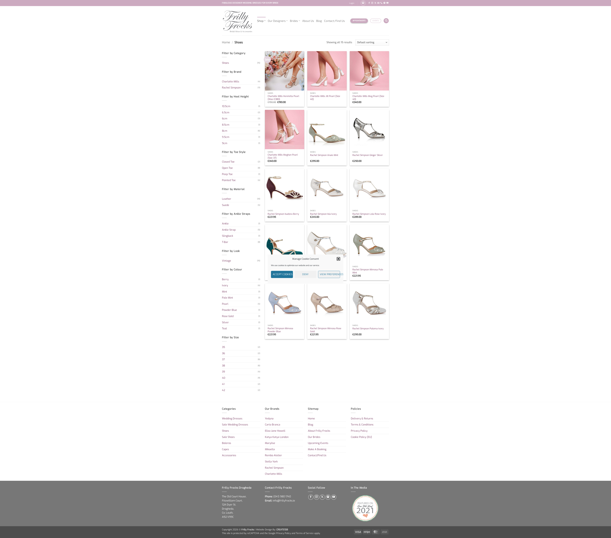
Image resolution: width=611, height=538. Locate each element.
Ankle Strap (229, 229)
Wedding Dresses (232, 418)
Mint (224, 291)
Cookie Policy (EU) (361, 437)
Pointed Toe (229, 180)
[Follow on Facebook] (369, 3)
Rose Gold (228, 316)
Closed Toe (228, 161)
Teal (224, 328)
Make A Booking (317, 449)
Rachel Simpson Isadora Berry (283, 214)
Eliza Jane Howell (275, 430)
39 (223, 371)
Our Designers (277, 20)
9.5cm (225, 137)
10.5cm (226, 106)
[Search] (386, 20)
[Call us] (381, 3)
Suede (225, 205)
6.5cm (225, 112)
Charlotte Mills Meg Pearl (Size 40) (368, 98)
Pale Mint (227, 297)
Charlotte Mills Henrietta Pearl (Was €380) (283, 98)
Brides (294, 20)
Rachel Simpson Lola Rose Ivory (369, 214)
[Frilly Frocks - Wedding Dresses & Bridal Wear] (237, 20)
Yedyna (269, 418)
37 (223, 359)
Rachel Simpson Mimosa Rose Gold (325, 330)
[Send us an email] (378, 3)
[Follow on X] (375, 3)
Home (226, 42)
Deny (305, 274)
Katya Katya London (276, 437)
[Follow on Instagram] (372, 3)
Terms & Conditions (362, 424)
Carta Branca (272, 424)
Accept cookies (282, 274)
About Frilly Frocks (319, 430)
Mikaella (270, 449)
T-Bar (225, 242)
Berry (225, 279)
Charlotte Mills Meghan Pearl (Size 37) (283, 156)
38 (223, 365)
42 (223, 390)
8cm (224, 130)
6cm (224, 118)
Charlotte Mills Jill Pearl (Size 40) (325, 98)
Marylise (270, 443)
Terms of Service (305, 533)
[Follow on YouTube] (387, 3)
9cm (224, 143)
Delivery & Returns (362, 418)
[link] (282, 496)
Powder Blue (229, 310)
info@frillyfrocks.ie (284, 500)
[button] (338, 258)
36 (223, 353)
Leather (226, 199)
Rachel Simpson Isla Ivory (323, 214)
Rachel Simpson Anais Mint (324, 155)
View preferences (330, 274)
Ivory (225, 285)
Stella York (271, 461)
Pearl (225, 304)
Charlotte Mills (230, 81)
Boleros (226, 443)
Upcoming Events (318, 443)
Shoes (225, 63)
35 (223, 347)
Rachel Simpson (231, 87)
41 (223, 384)
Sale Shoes (228, 437)
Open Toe (227, 168)
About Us (308, 20)
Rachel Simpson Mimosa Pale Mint (367, 271)
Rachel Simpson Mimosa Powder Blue (280, 330)
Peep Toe (227, 174)
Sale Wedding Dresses (235, 424)
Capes (225, 449)
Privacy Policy (359, 430)
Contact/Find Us (334, 20)
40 (223, 378)
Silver (225, 322)
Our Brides (314, 437)
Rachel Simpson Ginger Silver (367, 155)
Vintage (226, 260)
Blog (319, 20)
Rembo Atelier (273, 455)
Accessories (229, 455)
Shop (260, 20)
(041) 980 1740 (282, 496)
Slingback (227, 236)
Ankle (225, 223)
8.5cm (225, 124)
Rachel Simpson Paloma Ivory (368, 328)
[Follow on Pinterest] (384, 3)
